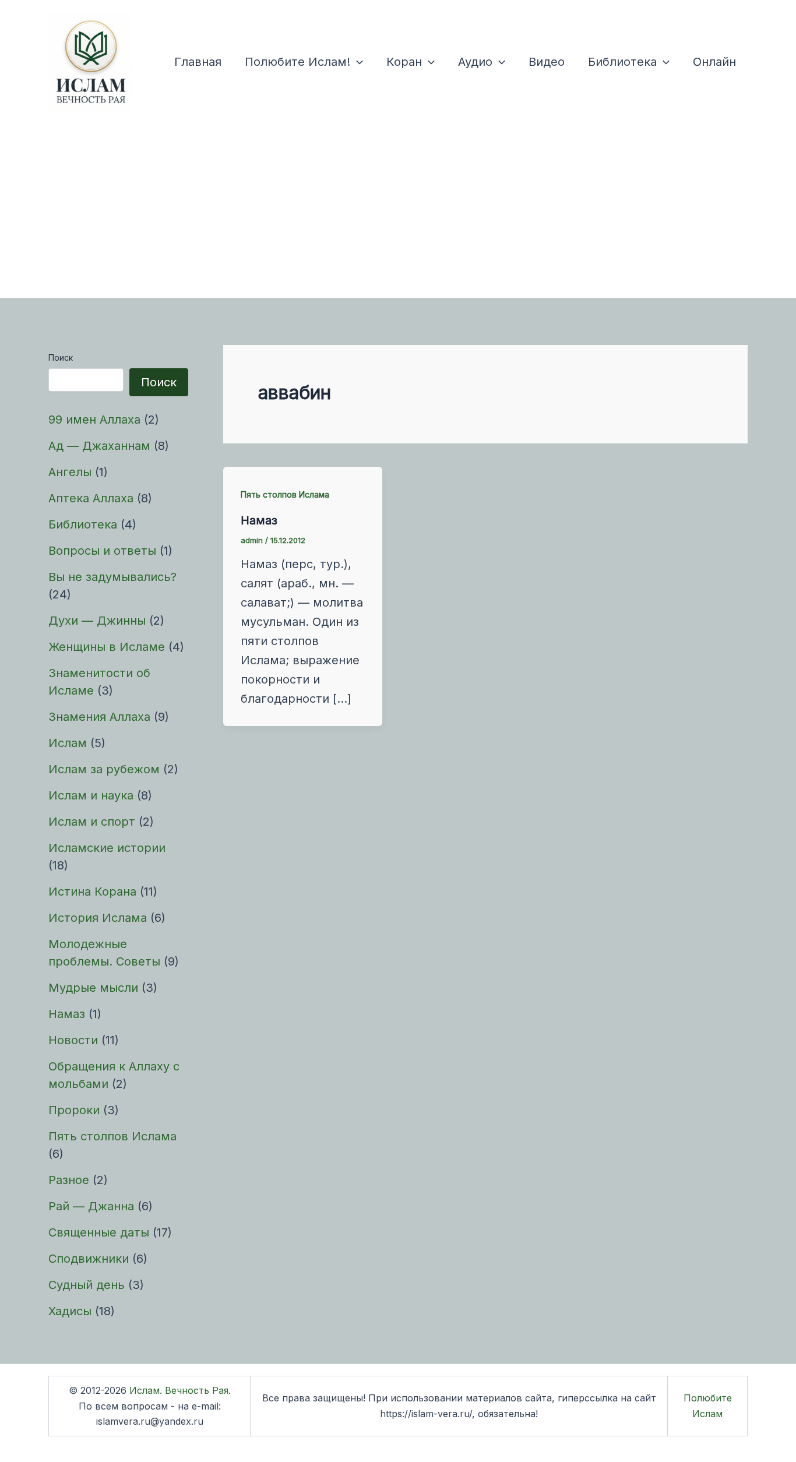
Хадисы (69, 1311)
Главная (197, 62)
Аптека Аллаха (90, 498)
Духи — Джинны (97, 621)
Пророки (74, 1110)
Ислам (67, 743)
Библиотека (622, 62)
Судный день (86, 1285)
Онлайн (714, 62)
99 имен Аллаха (94, 420)
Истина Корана (92, 892)
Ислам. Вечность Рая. (180, 1390)
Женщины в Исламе (106, 647)
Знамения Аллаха (99, 717)
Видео (547, 62)
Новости (73, 1040)
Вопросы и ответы (102, 551)
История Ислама (97, 918)
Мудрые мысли (93, 988)
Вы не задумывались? (112, 577)
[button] (356, 61)
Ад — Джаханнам (99, 446)
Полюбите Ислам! (297, 62)
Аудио (475, 62)
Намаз (66, 1014)
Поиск (60, 357)
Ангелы (69, 472)
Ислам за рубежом (104, 769)
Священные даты (98, 1232)
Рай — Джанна (91, 1206)
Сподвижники (88, 1259)
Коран (404, 62)
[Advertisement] (398, 210)
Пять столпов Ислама (112, 1136)
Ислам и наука (90, 795)
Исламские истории (106, 848)
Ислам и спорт (91, 822)
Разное (68, 1180)
